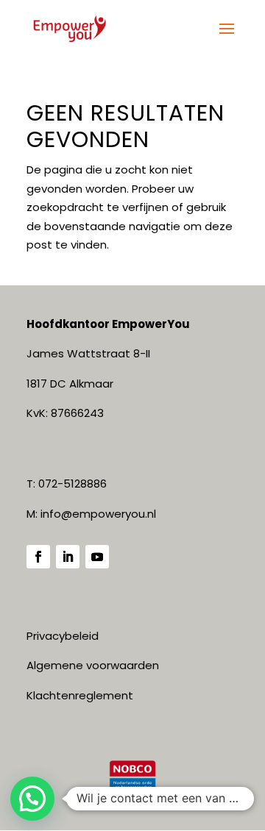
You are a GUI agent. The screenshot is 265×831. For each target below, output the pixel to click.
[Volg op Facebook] (38, 556)
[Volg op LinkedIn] (68, 556)
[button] (32, 799)
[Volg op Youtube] (97, 556)
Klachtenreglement (79, 695)
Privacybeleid (62, 635)
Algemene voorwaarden (92, 665)
